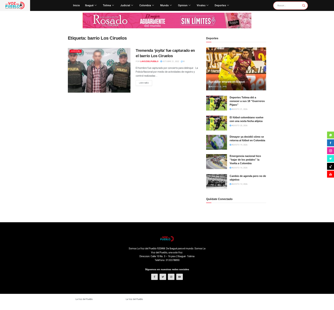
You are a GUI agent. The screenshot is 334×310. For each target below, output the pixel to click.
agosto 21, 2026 (239, 109)
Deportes (220, 5)
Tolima (107, 5)
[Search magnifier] (303, 5)
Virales (201, 5)
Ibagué (89, 5)
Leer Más (144, 83)
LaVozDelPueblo (149, 61)
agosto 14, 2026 (239, 168)
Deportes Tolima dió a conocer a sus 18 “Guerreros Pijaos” (247, 101)
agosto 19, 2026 (239, 145)
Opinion (183, 5)
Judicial (125, 5)
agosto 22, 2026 (218, 86)
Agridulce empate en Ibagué (227, 81)
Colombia (145, 5)
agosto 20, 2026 (239, 125)
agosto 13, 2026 (239, 184)
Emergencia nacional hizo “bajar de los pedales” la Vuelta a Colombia (245, 159)
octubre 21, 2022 (170, 61)
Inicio (76, 5)
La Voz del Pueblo (84, 299)
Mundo (164, 5)
